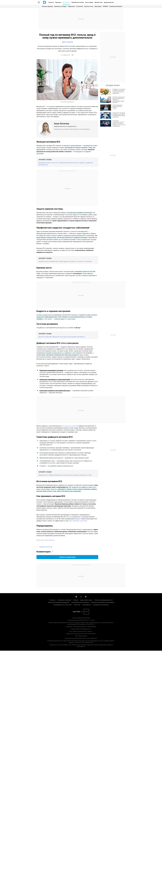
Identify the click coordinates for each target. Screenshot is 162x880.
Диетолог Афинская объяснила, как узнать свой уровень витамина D (61, 337)
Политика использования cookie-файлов (102, 602)
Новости (51, 2)
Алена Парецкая (49, 540)
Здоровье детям (109, 2)
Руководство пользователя (101, 604)
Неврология (71, 6)
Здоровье (58, 2)
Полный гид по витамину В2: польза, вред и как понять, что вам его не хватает (65, 261)
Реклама (75, 600)
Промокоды (97, 6)
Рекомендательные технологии (62, 604)
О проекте (52, 600)
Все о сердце (89, 2)
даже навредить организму (78, 521)
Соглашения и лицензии (64, 600)
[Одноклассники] (81, 596)
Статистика (77, 604)
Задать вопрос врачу (86, 600)
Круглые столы (88, 6)
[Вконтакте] (76, 596)
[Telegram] (85, 596)
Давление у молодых (60, 6)
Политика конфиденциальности (103, 600)
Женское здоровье (47, 6)
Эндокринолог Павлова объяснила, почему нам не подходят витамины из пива (64, 475)
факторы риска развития (69, 426)
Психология (79, 6)
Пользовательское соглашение (80, 602)
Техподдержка (86, 604)
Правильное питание (77, 2)
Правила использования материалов (58, 602)
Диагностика (98, 2)
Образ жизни (66, 2)
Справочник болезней (115, 6)
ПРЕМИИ (105, 6)
